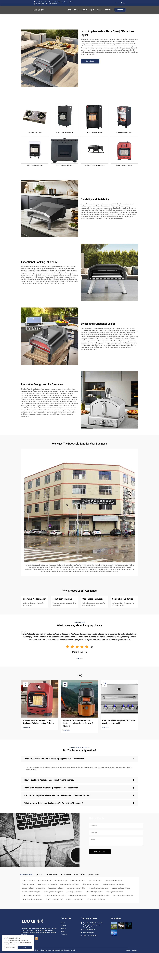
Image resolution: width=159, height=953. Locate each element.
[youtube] (124, 3)
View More (26, 727)
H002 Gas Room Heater (94, 133)
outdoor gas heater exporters (100, 895)
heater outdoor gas (60, 880)
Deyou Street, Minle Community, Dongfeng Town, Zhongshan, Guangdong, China (54, 1)
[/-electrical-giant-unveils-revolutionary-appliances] (128, 925)
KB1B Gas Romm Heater (124, 165)
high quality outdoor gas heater (32, 899)
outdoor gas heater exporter (78, 895)
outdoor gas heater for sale (121, 888)
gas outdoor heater (44, 880)
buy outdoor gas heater (56, 888)
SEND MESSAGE (99, 851)
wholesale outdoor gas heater (98, 888)
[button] (77, 658)
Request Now (120, 10)
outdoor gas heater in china (76, 888)
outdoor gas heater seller (54, 899)
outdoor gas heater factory (114, 892)
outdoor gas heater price (74, 892)
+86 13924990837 (39, 3)
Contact (84, 10)
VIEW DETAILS (34, 117)
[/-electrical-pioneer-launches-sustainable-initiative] (114, 925)
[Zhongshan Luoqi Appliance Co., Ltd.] (40, 10)
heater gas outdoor (28, 884)
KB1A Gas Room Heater (35, 165)
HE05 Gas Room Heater (124, 133)
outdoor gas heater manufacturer (114, 884)
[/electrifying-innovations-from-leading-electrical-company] (114, 932)
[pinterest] (36, 938)
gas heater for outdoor (78, 880)
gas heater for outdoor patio (47, 884)
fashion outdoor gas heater (96, 899)
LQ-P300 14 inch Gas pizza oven (94, 165)
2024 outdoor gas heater (94, 892)
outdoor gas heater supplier (31, 892)
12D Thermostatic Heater (64, 165)
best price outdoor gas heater (123, 895)
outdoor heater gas (28, 880)
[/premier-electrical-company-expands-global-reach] (121, 925)
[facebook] (121, 3)
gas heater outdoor (95, 880)
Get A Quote (90, 61)
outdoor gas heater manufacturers (33, 888)
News (99, 10)
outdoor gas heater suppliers (53, 892)
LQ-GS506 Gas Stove (35, 133)
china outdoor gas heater (91, 884)
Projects (91, 10)
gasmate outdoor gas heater (69, 884)
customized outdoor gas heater (54, 895)
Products (108, 10)
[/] (32, 921)
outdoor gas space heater (113, 880)
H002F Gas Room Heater (64, 133)
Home (69, 10)
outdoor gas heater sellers (74, 899)
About (75, 10)
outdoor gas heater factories (31, 895)
